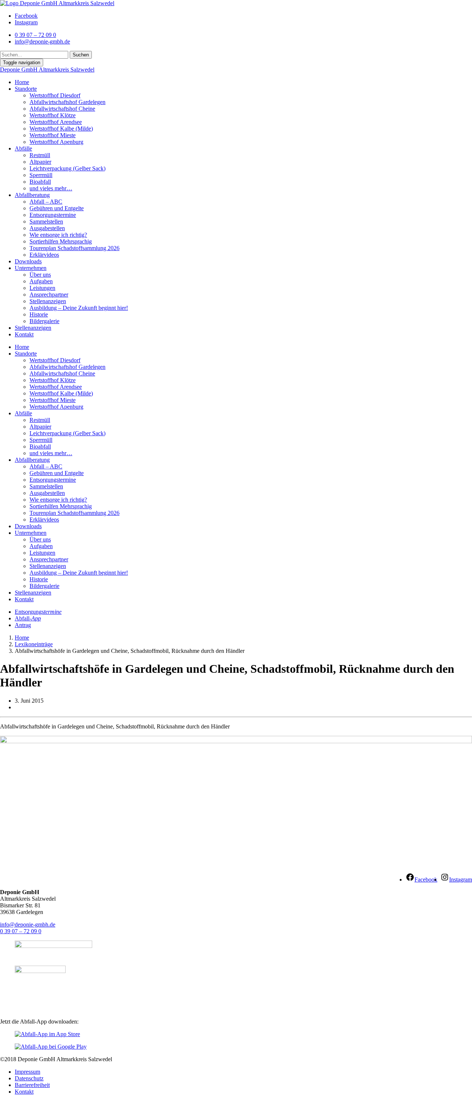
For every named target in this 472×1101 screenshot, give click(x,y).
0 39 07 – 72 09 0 (20, 931)
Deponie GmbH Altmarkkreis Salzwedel (47, 69)
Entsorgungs (38, 612)
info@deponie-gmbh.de (27, 924)
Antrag (23, 625)
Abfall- (28, 618)
